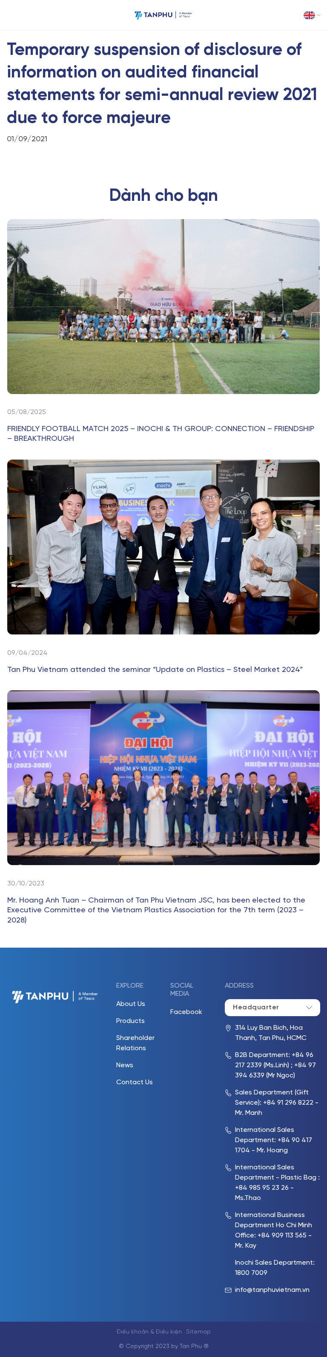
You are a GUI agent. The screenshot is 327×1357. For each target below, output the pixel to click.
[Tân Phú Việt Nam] (163, 15)
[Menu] (12, 15)
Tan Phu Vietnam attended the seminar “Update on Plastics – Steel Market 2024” (155, 670)
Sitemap (198, 1332)
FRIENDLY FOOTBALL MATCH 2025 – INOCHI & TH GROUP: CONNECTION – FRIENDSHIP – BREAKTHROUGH (160, 434)
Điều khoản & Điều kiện (149, 1332)
